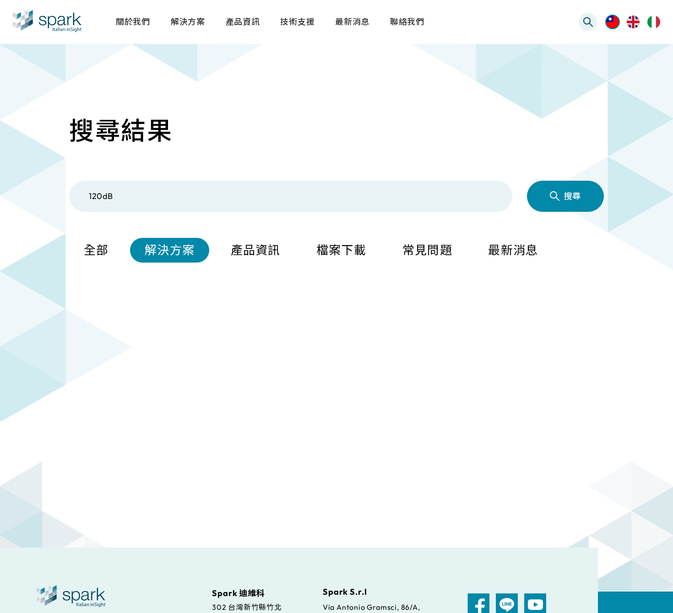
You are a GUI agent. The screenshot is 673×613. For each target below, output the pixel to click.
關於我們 (133, 21)
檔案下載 (341, 250)
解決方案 (170, 250)
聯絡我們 (407, 21)
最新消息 (513, 250)
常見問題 (427, 250)
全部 (96, 250)
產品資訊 (256, 250)
